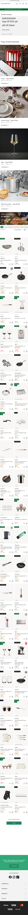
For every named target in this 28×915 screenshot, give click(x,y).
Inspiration (4, 893)
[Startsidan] (5, 3)
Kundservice (5, 883)
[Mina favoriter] (19, 3)
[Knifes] (14, 60)
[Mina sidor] (16, 3)
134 (15, 827)
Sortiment (4, 888)
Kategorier (10, 227)
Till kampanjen (4, 83)
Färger (22, 227)
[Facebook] (10, 877)
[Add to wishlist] (10, 264)
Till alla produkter (5, 29)
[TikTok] (18, 877)
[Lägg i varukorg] (12, 264)
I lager (5, 227)
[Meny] (26, 3)
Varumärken (16, 227)
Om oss (4, 898)
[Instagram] (14, 877)
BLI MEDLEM (14, 866)
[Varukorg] (23, 3)
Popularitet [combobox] (18, 229)
